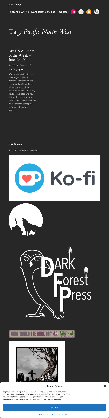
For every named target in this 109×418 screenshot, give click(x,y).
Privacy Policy (62, 414)
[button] (104, 386)
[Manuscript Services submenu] (56, 12)
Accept (54, 407)
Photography (17, 69)
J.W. (30, 65)
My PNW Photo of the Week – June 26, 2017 (22, 55)
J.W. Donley (15, 4)
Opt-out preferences (47, 414)
